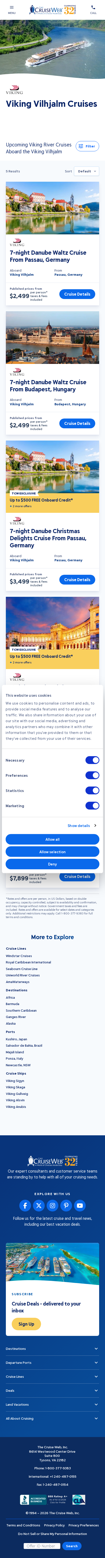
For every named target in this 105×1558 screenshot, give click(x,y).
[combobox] (86, 171)
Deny (52, 864)
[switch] (92, 775)
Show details (79, 825)
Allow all (52, 839)
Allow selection (52, 851)
